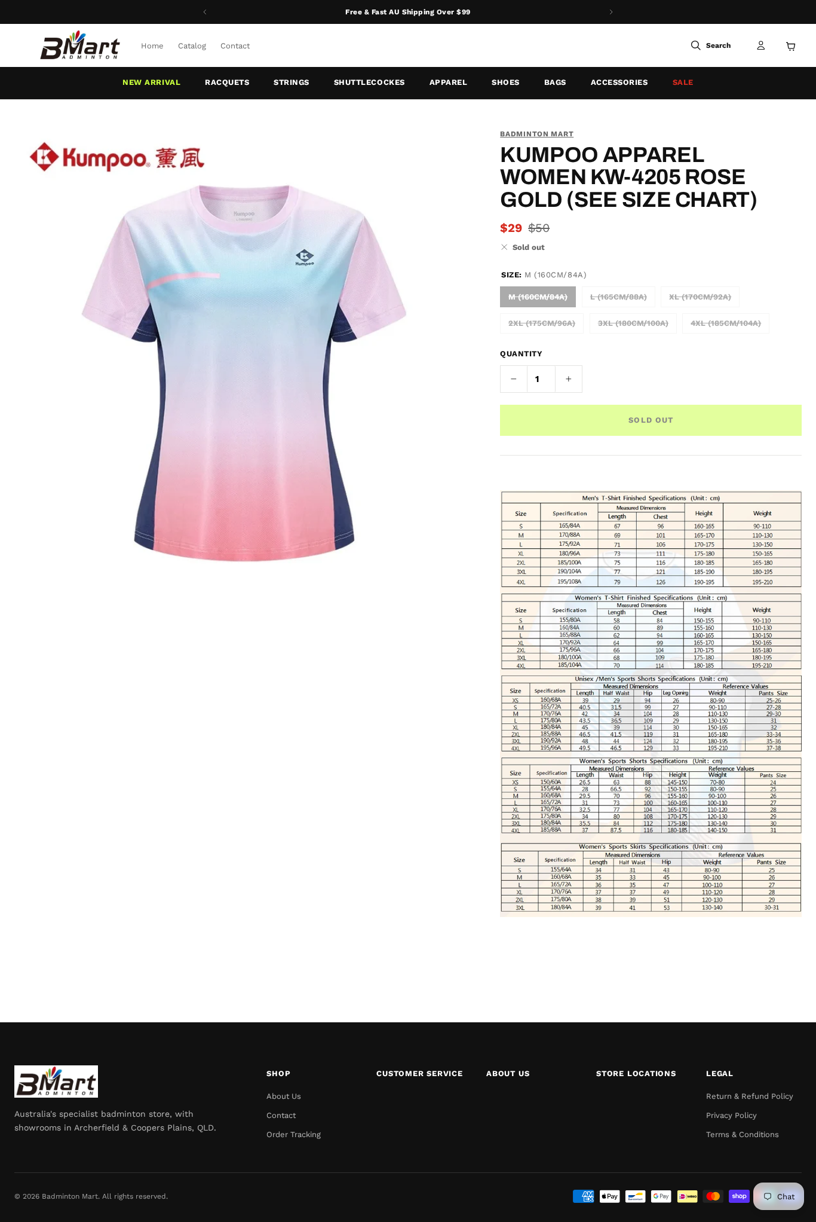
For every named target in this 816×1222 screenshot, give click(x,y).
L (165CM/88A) (618, 296)
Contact (235, 45)
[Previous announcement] (205, 12)
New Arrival (151, 82)
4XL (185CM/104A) (726, 323)
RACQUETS (227, 82)
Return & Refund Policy (749, 1096)
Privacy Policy (731, 1115)
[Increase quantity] (569, 379)
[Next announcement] (611, 12)
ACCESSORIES (619, 82)
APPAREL (449, 82)
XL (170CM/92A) (700, 296)
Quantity (521, 353)
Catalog (192, 45)
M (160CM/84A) (537, 296)
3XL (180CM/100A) (633, 323)
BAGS (555, 82)
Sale (683, 82)
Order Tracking (293, 1134)
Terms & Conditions (742, 1134)
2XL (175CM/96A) (541, 323)
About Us (283, 1096)
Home (152, 45)
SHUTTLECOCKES (369, 82)
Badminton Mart (536, 134)
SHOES (506, 82)
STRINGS (291, 82)
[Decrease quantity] (514, 379)
